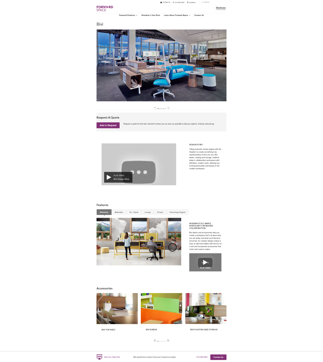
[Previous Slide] (155, 107)
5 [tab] (165, 108)
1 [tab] (158, 108)
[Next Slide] (168, 107)
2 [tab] (159, 108)
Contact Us (166, 2)
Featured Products (127, 15)
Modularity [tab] (104, 212)
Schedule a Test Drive (150, 15)
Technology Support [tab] (177, 212)
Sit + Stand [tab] (133, 212)
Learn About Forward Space (176, 15)
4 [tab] (163, 108)
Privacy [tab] (160, 212)
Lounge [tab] (148, 212)
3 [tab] (161, 108)
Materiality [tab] (119, 212)
